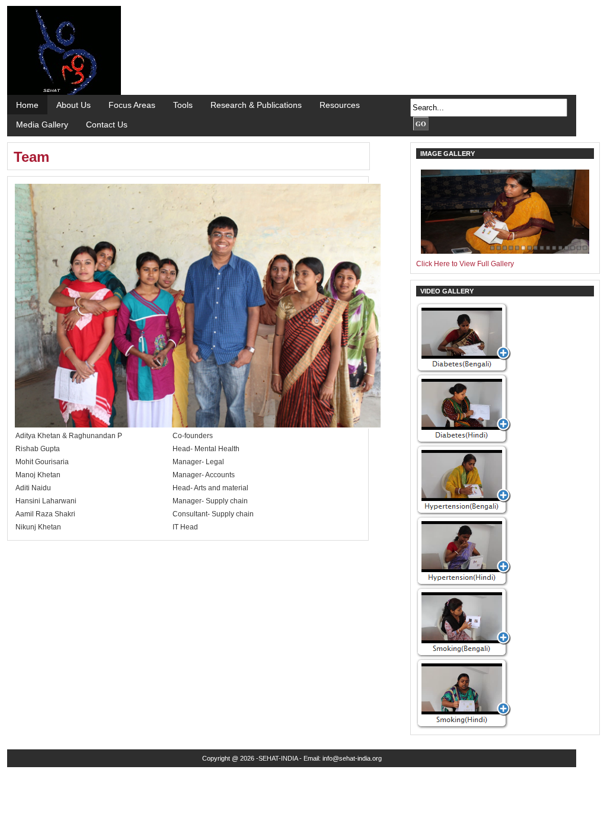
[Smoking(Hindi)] (463, 727)
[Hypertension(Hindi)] (463, 584)
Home (27, 105)
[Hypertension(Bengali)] (463, 513)
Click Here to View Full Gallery (465, 264)
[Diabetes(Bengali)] (463, 371)
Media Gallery (42, 124)
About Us (73, 105)
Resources (340, 105)
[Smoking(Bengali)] (463, 656)
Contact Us (106, 124)
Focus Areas (131, 105)
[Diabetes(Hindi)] (463, 442)
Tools (183, 105)
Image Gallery (447, 153)
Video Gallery (447, 291)
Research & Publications (256, 105)
